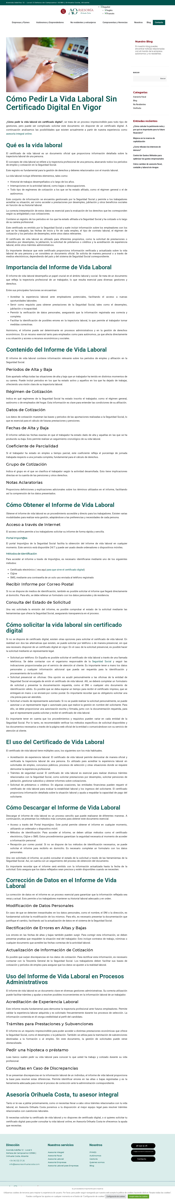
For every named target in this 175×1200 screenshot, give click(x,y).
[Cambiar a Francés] (109, 13)
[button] (105, 7)
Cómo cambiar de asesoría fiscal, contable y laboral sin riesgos (147, 166)
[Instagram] (28, 1168)
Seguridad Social (101, 661)
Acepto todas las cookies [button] (138, 1196)
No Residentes (139, 104)
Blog (135, 100)
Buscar (136, 73)
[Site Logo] (81, 11)
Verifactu (137, 108)
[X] (14, 1168)
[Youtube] (21, 1168)
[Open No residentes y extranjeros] (97, 22)
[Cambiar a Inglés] (109, 10)
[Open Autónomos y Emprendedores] (65, 22)
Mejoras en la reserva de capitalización (144, 140)
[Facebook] (7, 1168)
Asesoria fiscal (139, 97)
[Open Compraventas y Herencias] (129, 22)
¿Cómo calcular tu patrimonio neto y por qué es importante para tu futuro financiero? (149, 129)
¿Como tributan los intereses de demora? (147, 148)
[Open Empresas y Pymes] (31, 22)
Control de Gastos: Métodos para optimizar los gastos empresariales (148, 157)
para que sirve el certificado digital (65, 569)
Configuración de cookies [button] (116, 1196)
